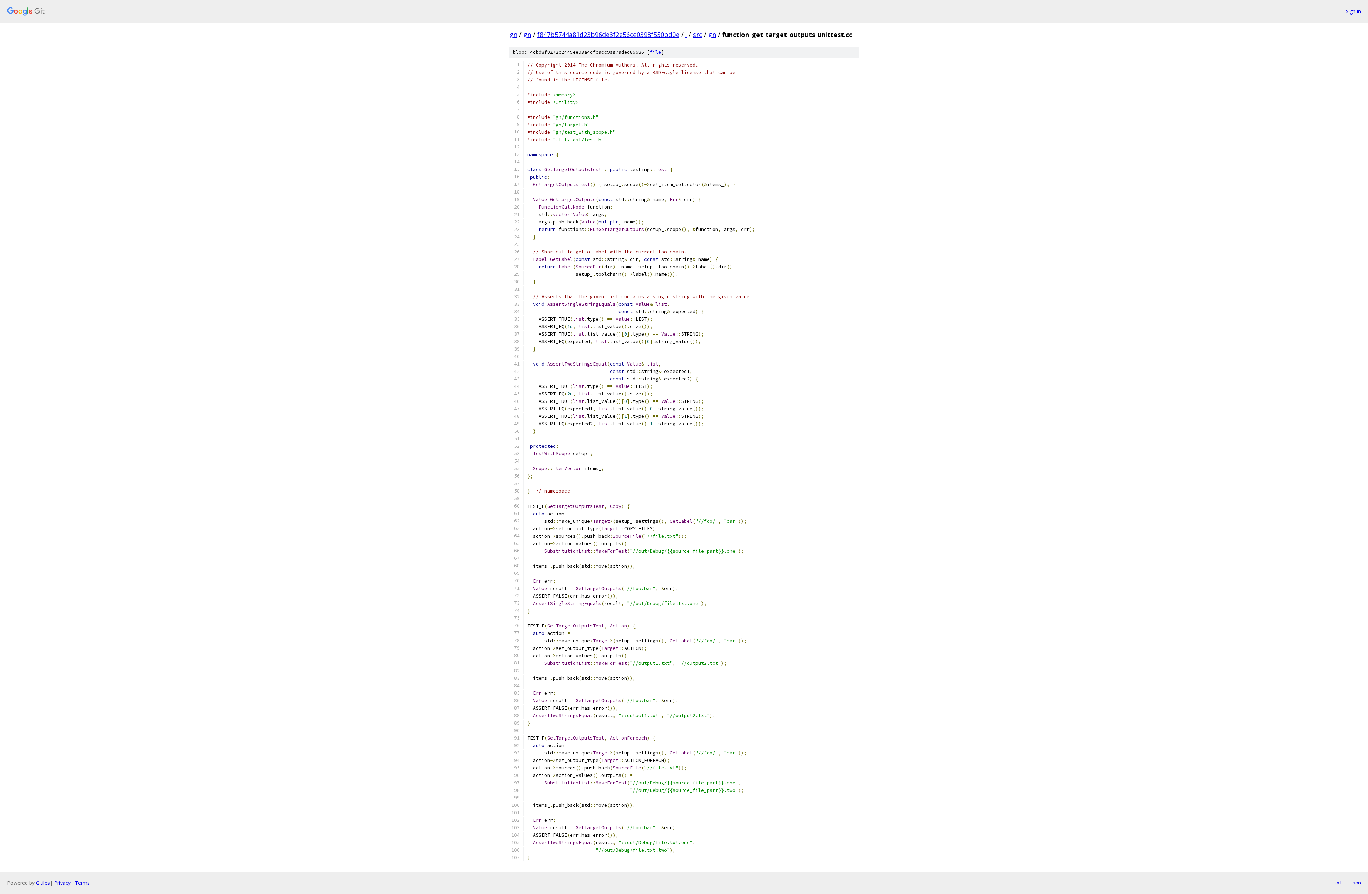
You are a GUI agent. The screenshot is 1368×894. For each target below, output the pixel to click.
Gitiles (43, 882)
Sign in (1353, 11)
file (655, 52)
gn (513, 34)
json (1355, 882)
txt (1338, 882)
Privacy (62, 882)
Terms (82, 882)
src (697, 34)
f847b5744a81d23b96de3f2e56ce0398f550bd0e (608, 34)
